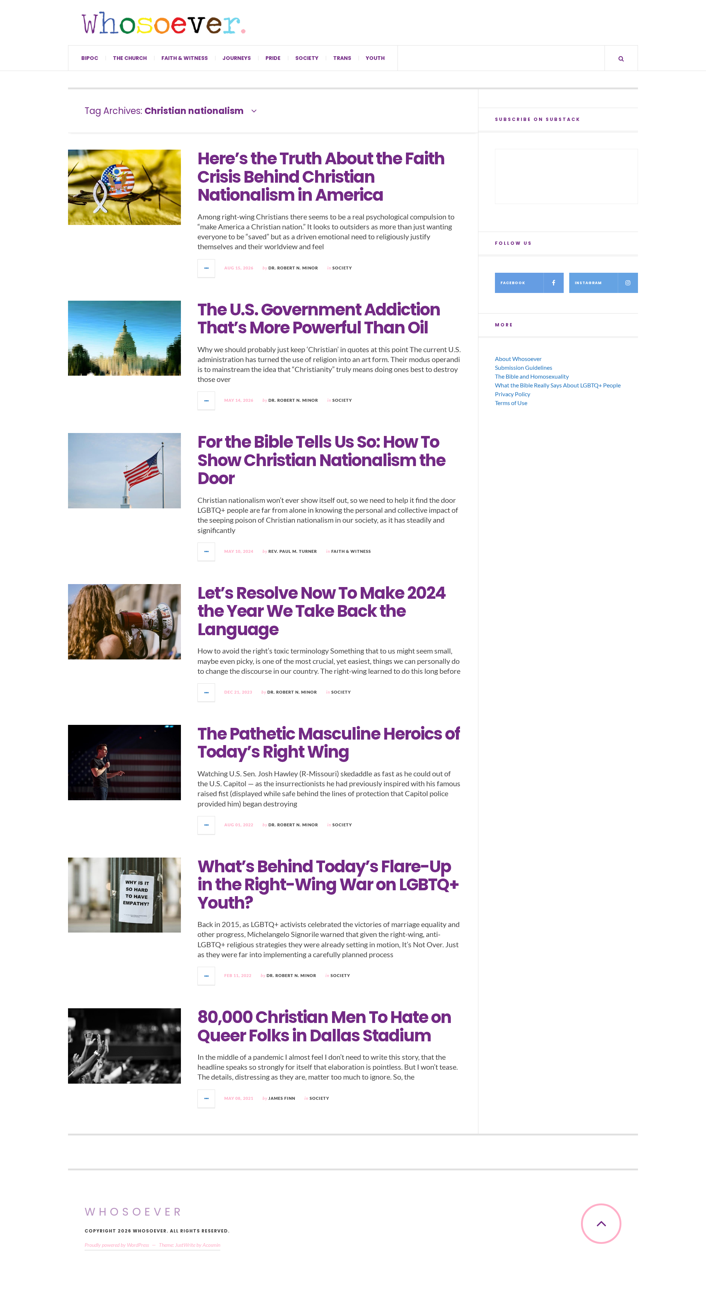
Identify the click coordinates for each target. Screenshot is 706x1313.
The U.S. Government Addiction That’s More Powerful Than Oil (318, 319)
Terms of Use (511, 402)
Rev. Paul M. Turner (292, 551)
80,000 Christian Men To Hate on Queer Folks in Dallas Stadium (324, 1026)
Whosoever (134, 1212)
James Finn (281, 1098)
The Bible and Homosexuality (532, 376)
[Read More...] (206, 268)
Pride (273, 58)
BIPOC (89, 58)
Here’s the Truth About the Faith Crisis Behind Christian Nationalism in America (321, 177)
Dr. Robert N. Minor (293, 267)
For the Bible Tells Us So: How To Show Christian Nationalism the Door (321, 460)
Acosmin (211, 1245)
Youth (375, 58)
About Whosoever (518, 358)
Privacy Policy (512, 393)
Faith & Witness (184, 58)
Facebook (512, 283)
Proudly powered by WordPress (117, 1245)
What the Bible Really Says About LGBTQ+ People (558, 385)
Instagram (588, 283)
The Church (130, 58)
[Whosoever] (163, 22)
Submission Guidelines (523, 367)
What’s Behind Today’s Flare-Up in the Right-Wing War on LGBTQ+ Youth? (328, 885)
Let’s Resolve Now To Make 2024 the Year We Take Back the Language (321, 611)
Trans (342, 58)
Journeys (236, 58)
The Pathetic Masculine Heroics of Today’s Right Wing (328, 743)
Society (306, 58)
